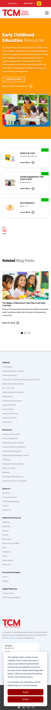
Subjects (6, 362)
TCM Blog (6, 460)
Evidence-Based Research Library (15, 455)
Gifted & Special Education (12, 392)
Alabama (6, 522)
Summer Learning (9, 418)
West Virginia (7, 560)
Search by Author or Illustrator (14, 481)
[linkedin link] (24, 707)
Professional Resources (12, 401)
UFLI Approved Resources (12, 477)
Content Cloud (8, 593)
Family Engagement (10, 438)
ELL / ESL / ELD (8, 388)
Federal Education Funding (13, 443)
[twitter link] (33, 707)
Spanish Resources (10, 413)
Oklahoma (6, 552)
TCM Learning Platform (11, 597)
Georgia (5, 531)
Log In (4, 577)
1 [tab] (22, 333)
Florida (5, 535)
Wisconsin (6, 565)
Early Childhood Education (13, 384)
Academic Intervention (11, 434)
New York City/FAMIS (10, 543)
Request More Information (15, 86)
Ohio (4, 548)
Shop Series (7, 422)
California (6, 526)
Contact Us (6, 510)
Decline (25, 699)
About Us (6, 489)
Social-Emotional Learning (13, 371)
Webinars (6, 472)
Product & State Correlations (13, 447)
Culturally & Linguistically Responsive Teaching (21, 380)
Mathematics (7, 397)
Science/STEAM (8, 405)
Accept (25, 692)
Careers (5, 506)
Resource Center (9, 468)
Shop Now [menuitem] (28, 3)
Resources (7, 430)
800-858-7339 (9, 648)
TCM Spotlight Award (10, 501)
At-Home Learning (9, 375)
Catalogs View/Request (11, 451)
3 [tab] (29, 333)
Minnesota (6, 539)
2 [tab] (25, 333)
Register (5, 581)
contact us (12, 638)
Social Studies (8, 409)
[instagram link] (28, 707)
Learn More (25, 162)
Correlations (13, 79)
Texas (4, 556)
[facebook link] (19, 707)
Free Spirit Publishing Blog (12, 464)
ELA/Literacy (7, 367)
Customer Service (9, 497)
